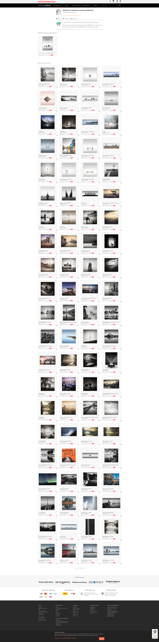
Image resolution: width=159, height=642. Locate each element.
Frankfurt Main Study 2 (44, 369)
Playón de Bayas (64, 107)
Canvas (74, 613)
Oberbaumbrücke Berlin (108, 512)
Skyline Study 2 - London (108, 560)
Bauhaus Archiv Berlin (86, 512)
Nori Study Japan (106, 107)
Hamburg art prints (93, 612)
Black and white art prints (112, 607)
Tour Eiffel (83, 346)
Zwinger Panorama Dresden (45, 536)
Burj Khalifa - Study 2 (86, 274)
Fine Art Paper (75, 614)
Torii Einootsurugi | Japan (66, 179)
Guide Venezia (42, 512)
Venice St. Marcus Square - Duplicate (68, 322)
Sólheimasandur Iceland (44, 488)
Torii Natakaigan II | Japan (87, 179)
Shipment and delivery (43, 608)
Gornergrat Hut (84, 393)
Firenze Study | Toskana (107, 155)
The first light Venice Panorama (88, 298)
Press (57, 610)
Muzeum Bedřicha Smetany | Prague (89, 417)
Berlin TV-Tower (63, 84)
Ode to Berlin (42, 179)
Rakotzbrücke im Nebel (107, 536)
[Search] (119, 5)
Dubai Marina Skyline (107, 226)
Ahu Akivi (83, 203)
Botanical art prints (110, 615)
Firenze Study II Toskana (108, 84)
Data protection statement (43, 612)
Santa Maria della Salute (44, 84)
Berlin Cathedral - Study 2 (45, 322)
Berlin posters (92, 607)
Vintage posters (110, 614)
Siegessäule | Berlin (43, 203)
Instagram (66, 18)
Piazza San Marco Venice (108, 488)
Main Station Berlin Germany (109, 346)
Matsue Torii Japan (85, 465)
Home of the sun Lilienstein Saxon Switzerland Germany (111, 203)
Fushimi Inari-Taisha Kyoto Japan (67, 465)
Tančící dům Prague (43, 250)
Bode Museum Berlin (107, 298)
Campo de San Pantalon (44, 298)
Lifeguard (62, 226)
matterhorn (41, 131)
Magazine (57, 615)
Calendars (75, 607)
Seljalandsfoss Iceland (86, 488)
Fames (104, 131)
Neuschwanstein (85, 322)
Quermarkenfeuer (85, 369)
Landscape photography (111, 610)
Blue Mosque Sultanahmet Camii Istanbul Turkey (111, 322)
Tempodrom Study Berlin (66, 441)
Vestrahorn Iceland (64, 488)
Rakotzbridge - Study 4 (107, 441)
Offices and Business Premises (61, 622)
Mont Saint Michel (43, 107)
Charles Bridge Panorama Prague (110, 393)
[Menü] (157, 630)
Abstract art (109, 609)
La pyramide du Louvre (107, 250)
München (92, 613)
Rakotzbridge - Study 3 (86, 441)
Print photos (58, 613)
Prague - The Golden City (66, 417)
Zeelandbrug (105, 369)
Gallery (57, 612)
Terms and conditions (42, 610)
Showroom (58, 609)
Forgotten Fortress (85, 250)
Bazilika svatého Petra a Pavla (109, 417)
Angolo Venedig (106, 179)
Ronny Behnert (42, 85)
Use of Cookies (41, 614)
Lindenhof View (42, 441)
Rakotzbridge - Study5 (65, 369)
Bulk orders (58, 620)
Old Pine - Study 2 (64, 298)
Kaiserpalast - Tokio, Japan (45, 560)
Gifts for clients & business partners (62, 621)
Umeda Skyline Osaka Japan (45, 346)
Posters (74, 610)
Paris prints (92, 609)
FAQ (39, 609)
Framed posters (76, 612)
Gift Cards (75, 615)
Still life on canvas (110, 616)
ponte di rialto (84, 226)
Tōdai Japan (63, 536)
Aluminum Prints (76, 609)
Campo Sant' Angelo (43, 274)
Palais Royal (41, 393)
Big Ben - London (64, 560)
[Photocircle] (44, 5)
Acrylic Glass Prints (76, 608)
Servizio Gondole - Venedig (87, 131)
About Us (57, 607)
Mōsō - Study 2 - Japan (86, 536)
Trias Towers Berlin (64, 512)
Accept (101, 638)
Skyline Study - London (86, 560)
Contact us (41, 607)
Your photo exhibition (42, 620)
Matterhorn (62, 131)
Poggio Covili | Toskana (65, 203)
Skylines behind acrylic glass (112, 611)
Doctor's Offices (59, 625)
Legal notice (41, 613)
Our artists (58, 614)
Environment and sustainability (61, 608)
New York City (92, 608)
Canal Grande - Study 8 (65, 393)
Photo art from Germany (111, 608)
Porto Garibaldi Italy (64, 346)
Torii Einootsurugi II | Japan (87, 155)
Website (59, 18)
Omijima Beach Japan (86, 107)
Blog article (75, 18)
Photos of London (93, 610)
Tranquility (41, 417)
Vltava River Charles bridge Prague (110, 465)
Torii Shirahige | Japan (86, 84)
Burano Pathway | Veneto (66, 155)
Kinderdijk (41, 226)
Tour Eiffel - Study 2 (64, 274)
